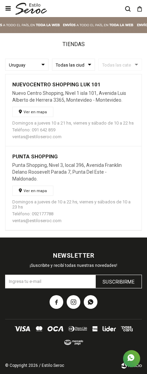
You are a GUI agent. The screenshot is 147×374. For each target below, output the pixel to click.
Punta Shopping (35, 157)
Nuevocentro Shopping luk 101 (56, 85)
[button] (128, 8)
